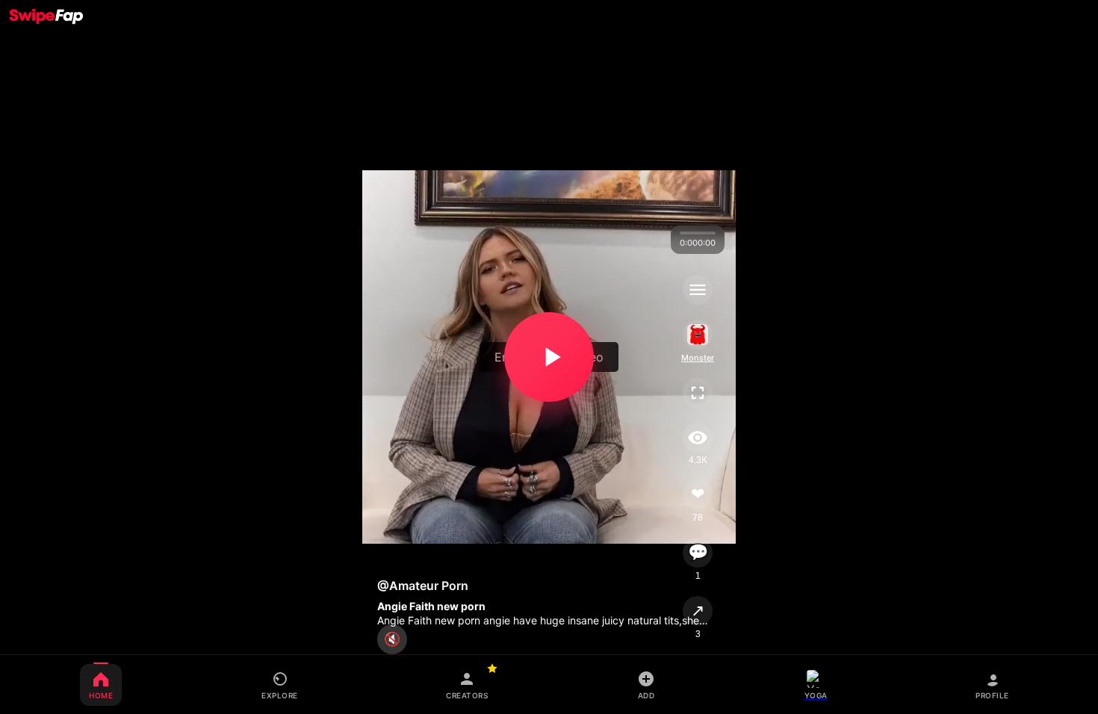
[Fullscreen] (698, 393)
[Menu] (698, 290)
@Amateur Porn (422, 585)
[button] (549, 357)
